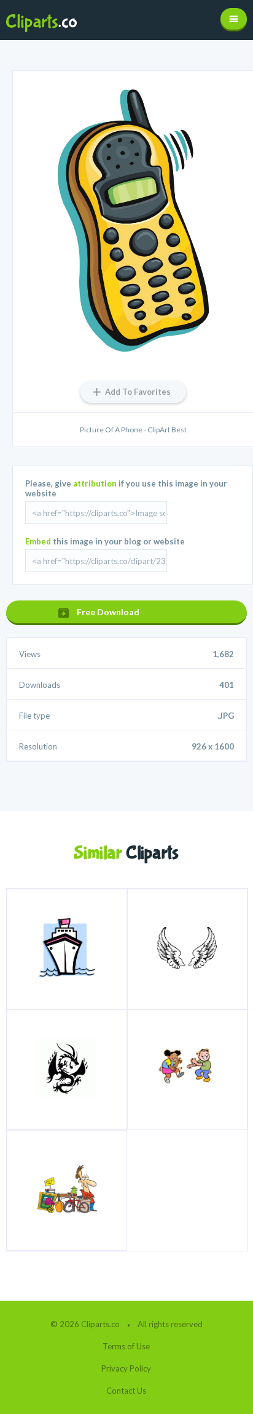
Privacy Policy (126, 1368)
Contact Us (126, 1391)
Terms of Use (126, 1346)
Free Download (108, 612)
